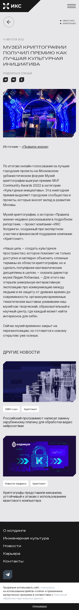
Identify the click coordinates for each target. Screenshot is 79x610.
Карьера (11, 553)
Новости (12, 546)
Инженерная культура (26, 538)
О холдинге (14, 530)
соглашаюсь (47, 587)
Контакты (13, 561)
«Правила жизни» (35, 146)
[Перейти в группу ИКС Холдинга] (7, 574)
